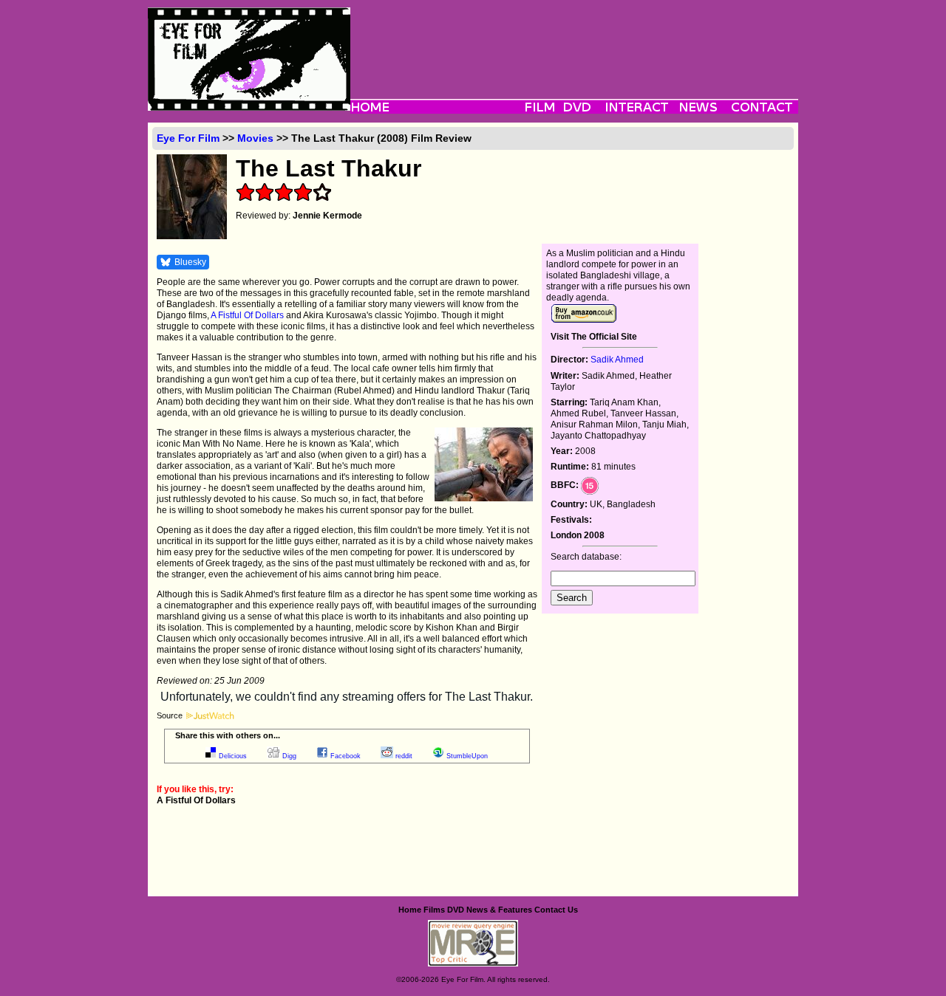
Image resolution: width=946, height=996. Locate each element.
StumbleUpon (467, 756)
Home (409, 909)
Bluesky (190, 262)
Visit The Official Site (594, 337)
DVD (455, 909)
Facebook (345, 756)
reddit (403, 756)
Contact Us (556, 909)
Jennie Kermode (327, 215)
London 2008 (578, 535)
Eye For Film (188, 138)
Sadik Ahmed (617, 359)
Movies (255, 138)
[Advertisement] (574, 40)
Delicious (233, 756)
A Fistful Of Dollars (247, 315)
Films (434, 909)
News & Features (499, 909)
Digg (289, 756)
